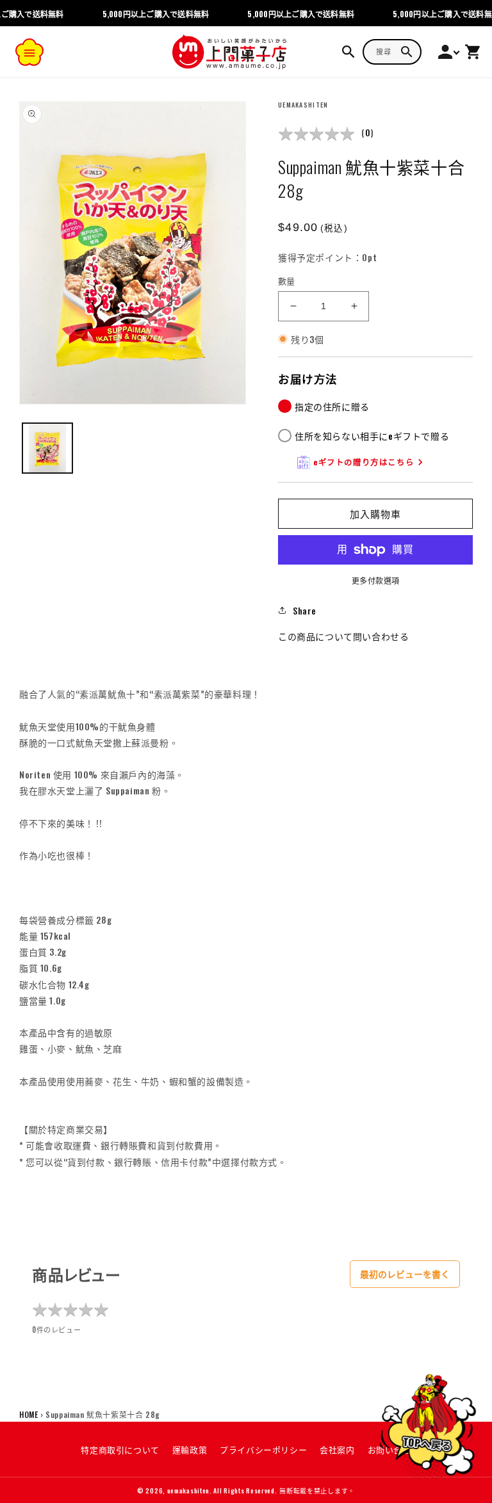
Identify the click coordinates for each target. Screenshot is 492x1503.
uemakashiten (188, 1490)
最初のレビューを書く (405, 1274)
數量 (286, 281)
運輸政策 (189, 1449)
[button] (29, 52)
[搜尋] (407, 52)
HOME (28, 1414)
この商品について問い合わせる (343, 636)
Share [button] (304, 610)
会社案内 (337, 1449)
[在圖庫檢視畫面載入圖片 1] (47, 448)
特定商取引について (120, 1449)
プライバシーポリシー (263, 1449)
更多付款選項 (376, 580)
